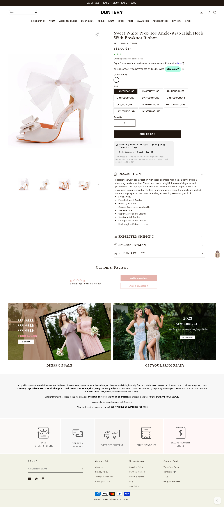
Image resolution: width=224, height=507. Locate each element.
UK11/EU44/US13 (175, 104)
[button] (159, 174)
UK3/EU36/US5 (125, 91)
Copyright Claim (102, 481)
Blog (131, 481)
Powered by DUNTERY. (121, 499)
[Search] (36, 12)
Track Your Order (171, 467)
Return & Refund (136, 477)
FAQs (166, 477)
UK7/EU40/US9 (150, 98)
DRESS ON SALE (59, 365)
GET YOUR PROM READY (164, 365)
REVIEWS (176, 21)
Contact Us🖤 (170, 472)
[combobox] (23, 12)
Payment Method (137, 472)
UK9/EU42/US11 (126, 104)
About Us (99, 467)
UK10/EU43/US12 (151, 104)
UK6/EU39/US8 (125, 98)
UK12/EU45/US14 (125, 111)
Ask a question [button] (138, 285)
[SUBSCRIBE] (82, 468)
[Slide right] (98, 184)
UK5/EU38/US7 (176, 91)
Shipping (118, 58)
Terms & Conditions (104, 477)
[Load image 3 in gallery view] (64, 184)
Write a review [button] (139, 278)
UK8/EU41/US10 (176, 98)
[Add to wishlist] (98, 34)
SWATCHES (143, 21)
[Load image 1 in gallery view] (24, 184)
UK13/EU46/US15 (151, 111)
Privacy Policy (101, 472)
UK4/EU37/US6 (150, 91)
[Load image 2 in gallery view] (44, 184)
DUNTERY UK (106, 499)
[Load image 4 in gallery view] (84, 184)
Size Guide (134, 486)
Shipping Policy (136, 467)
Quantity (118, 117)
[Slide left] (11, 184)
